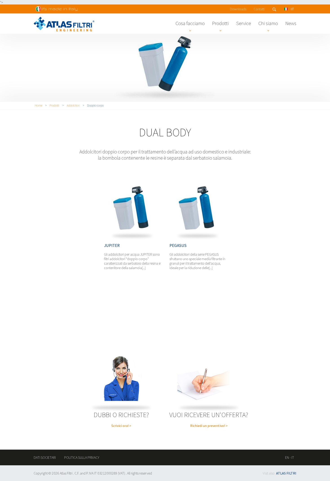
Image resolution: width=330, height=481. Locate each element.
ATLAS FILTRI (286, 473)
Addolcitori (73, 105)
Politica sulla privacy (81, 457)
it (292, 457)
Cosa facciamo (190, 23)
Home (38, 105)
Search (274, 9)
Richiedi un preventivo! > (209, 425)
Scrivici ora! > (121, 425)
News (290, 23)
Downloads (238, 9)
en (287, 457)
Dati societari (45, 457)
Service (243, 23)
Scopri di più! (132, 208)
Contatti (259, 9)
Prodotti (220, 23)
